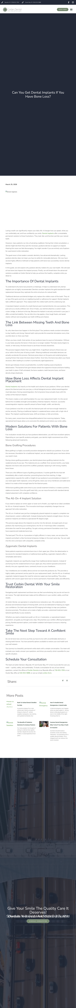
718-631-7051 (59, 670)
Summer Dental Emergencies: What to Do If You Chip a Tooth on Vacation (59, 725)
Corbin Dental (33, 670)
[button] (71, 9)
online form (47, 673)
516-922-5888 (25, 673)
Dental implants (48, 233)
